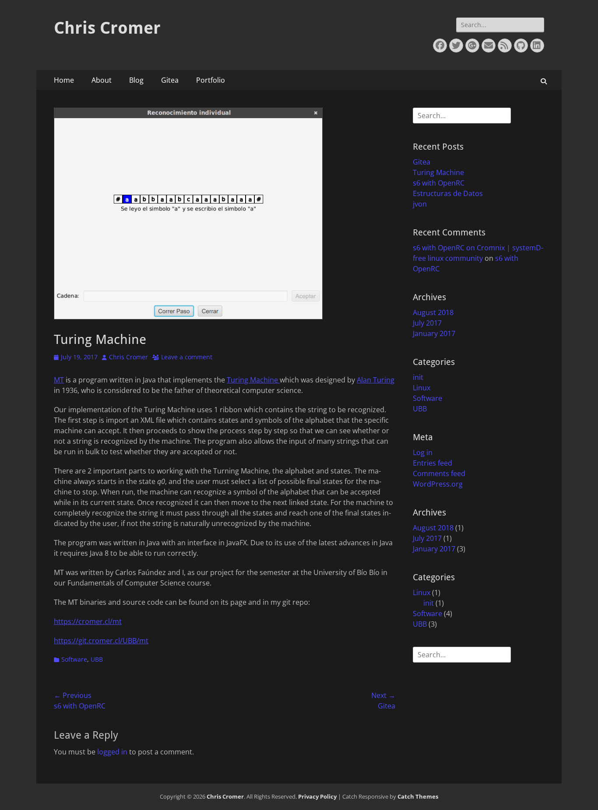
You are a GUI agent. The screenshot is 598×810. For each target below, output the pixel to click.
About (101, 80)
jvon (420, 204)
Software (74, 659)
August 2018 (433, 312)
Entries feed (432, 463)
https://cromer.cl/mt (88, 621)
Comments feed (439, 473)
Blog (136, 80)
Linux (421, 388)
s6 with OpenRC (438, 183)
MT (59, 380)
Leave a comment (186, 357)
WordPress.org (438, 484)
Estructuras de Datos (448, 193)
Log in (423, 452)
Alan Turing (375, 380)
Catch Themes (417, 796)
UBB (97, 659)
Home (64, 80)
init (418, 377)
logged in (112, 752)
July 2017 (427, 323)
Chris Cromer (107, 28)
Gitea (170, 80)
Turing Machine (253, 380)
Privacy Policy (317, 796)
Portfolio (210, 80)
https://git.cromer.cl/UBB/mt (101, 640)
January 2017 (434, 333)
